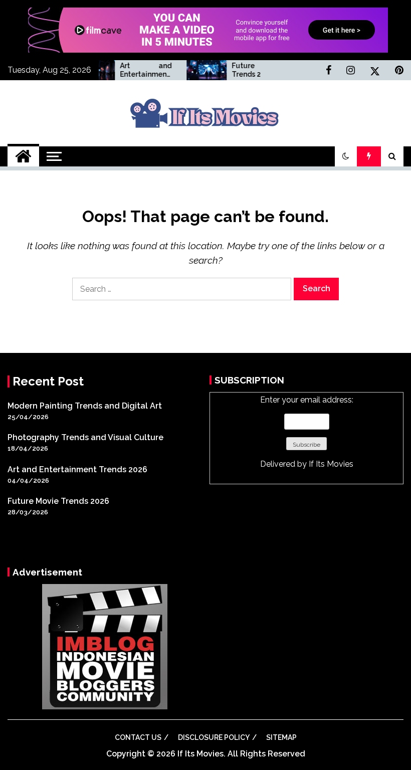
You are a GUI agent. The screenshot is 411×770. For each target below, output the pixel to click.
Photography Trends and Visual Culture (85, 437)
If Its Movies (331, 464)
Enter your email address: (306, 432)
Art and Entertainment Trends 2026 (137, 70)
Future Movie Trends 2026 (249, 70)
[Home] (23, 156)
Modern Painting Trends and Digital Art (85, 406)
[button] (346, 156)
